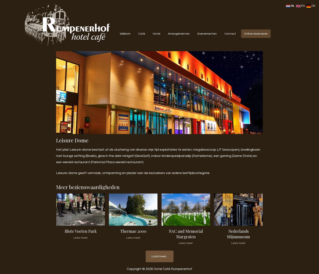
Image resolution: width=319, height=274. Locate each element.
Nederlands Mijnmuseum (238, 234)
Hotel (156, 33)
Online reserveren (256, 33)
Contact (230, 33)
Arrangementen (179, 33)
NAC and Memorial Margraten (186, 234)
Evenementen (207, 33)
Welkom (125, 33)
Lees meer (80, 237)
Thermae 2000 (133, 231)
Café (141, 33)
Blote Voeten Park (81, 231)
